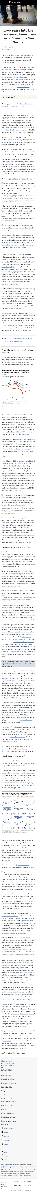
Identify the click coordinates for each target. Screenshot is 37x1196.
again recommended (23, 632)
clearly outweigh (23, 965)
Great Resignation (19, 132)
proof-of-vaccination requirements (23, 642)
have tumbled (15, 167)
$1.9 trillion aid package (18, 296)
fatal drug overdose (14, 142)
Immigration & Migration (9, 1083)
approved (4, 296)
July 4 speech (31, 557)
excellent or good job (8, 267)
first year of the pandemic (11, 362)
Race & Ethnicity (6, 1087)
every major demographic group (11, 272)
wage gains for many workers (21, 127)
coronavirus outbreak (19, 55)
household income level (26, 999)
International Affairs (7, 1079)
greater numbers (17, 994)
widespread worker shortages (18, 652)
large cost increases (26, 720)
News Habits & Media (8, 1117)
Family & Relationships (8, 1101)
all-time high (26, 434)
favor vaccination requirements (12, 449)
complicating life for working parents (23, 1014)
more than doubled (12, 323)
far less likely (19, 439)
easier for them (7, 904)
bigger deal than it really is (17, 532)
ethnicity (13, 999)
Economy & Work (6, 1105)
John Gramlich (9, 47)
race (9, 999)
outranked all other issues (17, 737)
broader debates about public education (22, 972)
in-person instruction (23, 87)
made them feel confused (9, 678)
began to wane (11, 857)
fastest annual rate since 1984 (13, 308)
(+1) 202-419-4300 (6, 1069)
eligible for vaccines (12, 77)
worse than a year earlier (22, 710)
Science (3, 1109)
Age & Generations (7, 1095)
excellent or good (15, 729)
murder (4, 142)
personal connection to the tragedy (12, 586)
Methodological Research (9, 1121)
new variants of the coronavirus (11, 1006)
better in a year (22, 734)
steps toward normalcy (22, 865)
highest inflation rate (12, 130)
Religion (4, 1091)
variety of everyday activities (14, 773)
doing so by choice (24, 887)
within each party (7, 527)
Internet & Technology (8, 1113)
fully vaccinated (6, 70)
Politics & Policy (6, 1075)
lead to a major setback (12, 612)
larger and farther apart (15, 930)
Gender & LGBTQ (6, 1099)
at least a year (7, 1041)
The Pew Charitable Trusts (15, 1175)
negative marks (10, 162)
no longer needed (7, 627)
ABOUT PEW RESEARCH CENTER (10, 1164)
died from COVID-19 (27, 571)
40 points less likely (18, 429)
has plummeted (18, 79)
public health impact (20, 247)
